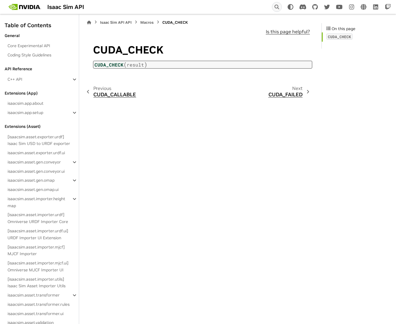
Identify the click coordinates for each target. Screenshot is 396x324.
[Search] (277, 7)
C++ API (15, 79)
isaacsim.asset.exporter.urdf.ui (36, 152)
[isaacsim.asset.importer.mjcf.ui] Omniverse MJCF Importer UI (38, 266)
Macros (147, 22)
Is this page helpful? (288, 31)
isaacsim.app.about (25, 103)
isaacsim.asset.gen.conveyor (34, 162)
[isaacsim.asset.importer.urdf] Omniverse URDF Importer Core (38, 218)
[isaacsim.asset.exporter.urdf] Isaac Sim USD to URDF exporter (39, 140)
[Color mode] (290, 7)
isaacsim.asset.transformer (34, 295)
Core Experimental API (29, 45)
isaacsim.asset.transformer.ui (35, 313)
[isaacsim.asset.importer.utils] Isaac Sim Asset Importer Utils (37, 283)
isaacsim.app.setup (25, 112)
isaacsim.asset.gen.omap (31, 180)
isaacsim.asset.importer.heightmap (36, 202)
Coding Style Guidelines (29, 55)
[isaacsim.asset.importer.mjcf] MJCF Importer (36, 250)
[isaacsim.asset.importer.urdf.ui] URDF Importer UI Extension (38, 234)
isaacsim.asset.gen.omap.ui (33, 189)
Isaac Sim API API (116, 22)
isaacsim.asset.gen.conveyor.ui (36, 171)
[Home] (89, 22)
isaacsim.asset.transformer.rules (39, 304)
